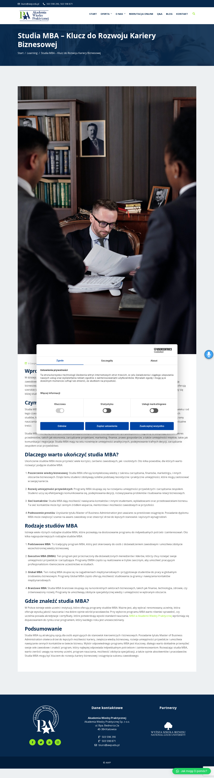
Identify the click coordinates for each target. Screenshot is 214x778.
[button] (191, 771)
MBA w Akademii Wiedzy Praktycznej (150, 616)
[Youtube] (49, 742)
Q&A (159, 13)
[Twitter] (41, 742)
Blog (169, 13)
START (93, 13)
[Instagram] (58, 742)
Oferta (105, 13)
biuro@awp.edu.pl (30, 3)
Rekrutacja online (141, 13)
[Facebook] (32, 742)
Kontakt (182, 13)
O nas (119, 13)
